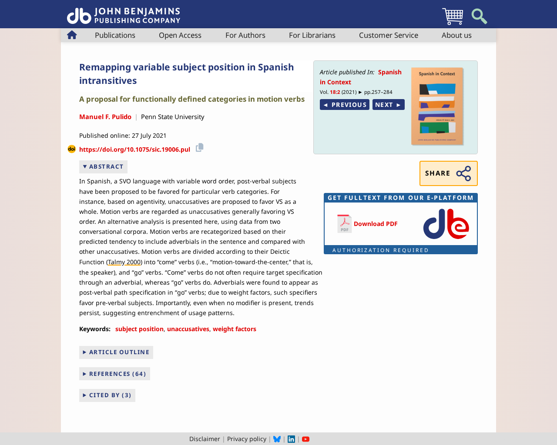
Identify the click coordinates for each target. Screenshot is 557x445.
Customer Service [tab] (388, 35)
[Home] (123, 11)
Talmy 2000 (124, 262)
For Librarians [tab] (312, 35)
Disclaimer (204, 439)
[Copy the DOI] (198, 146)
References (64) (118, 374)
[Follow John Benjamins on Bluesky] (277, 439)
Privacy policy (246, 439)
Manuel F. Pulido (105, 116)
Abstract (106, 166)
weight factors (234, 329)
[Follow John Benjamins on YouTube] (305, 439)
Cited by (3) (110, 395)
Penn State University (172, 116)
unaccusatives (188, 329)
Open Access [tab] (180, 35)
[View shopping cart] (452, 24)
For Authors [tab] (245, 35)
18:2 (335, 92)
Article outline (119, 352)
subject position (139, 329)
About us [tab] (457, 35)
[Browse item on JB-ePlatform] (446, 240)
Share (437, 173)
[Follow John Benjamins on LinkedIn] (291, 439)
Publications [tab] (115, 35)
